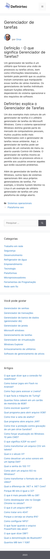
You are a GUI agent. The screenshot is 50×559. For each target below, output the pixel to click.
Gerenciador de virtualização (19, 339)
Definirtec (19, 7)
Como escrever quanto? (16, 408)
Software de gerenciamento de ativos (24, 353)
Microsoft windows (14, 330)
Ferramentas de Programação (20, 282)
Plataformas (10, 273)
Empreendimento (13, 264)
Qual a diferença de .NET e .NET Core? (25, 486)
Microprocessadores (15, 277)
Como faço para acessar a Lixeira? (22, 391)
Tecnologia (10, 268)
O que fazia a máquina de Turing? (22, 395)
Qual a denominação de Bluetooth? (23, 538)
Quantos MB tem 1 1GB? (17, 542)
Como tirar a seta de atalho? (19, 417)
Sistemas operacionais (20, 203)
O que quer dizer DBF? (16, 533)
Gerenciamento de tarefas (18, 335)
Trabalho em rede (13, 246)
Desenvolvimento (13, 255)
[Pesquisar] (42, 223)
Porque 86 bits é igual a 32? (19, 491)
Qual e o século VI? (14, 454)
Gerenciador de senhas (16, 308)
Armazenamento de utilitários (20, 349)
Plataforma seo (16, 207)
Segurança (9, 250)
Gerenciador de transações (18, 313)
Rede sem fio (11, 286)
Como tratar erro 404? (16, 512)
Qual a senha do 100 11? (17, 466)
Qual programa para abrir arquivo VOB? (25, 412)
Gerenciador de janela (16, 325)
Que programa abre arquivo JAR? (22, 421)
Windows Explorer (13, 344)
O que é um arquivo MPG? (18, 507)
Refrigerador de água (15, 259)
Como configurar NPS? (16, 521)
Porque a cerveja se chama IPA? (21, 516)
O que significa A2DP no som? (20, 441)
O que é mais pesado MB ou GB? (21, 495)
